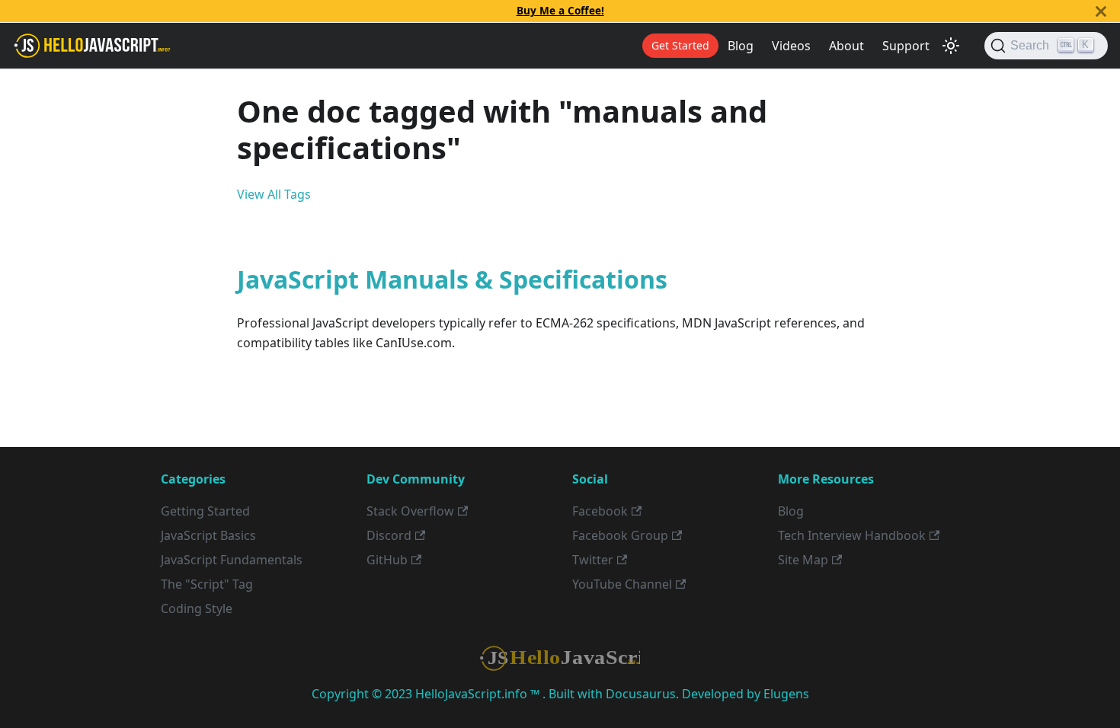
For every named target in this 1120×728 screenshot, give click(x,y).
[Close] (1101, 11)
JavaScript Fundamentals (231, 559)
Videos (791, 45)
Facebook (600, 511)
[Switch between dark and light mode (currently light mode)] (951, 46)
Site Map (803, 559)
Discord (388, 535)
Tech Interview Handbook (852, 535)
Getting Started (205, 511)
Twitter (592, 559)
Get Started (680, 45)
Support (906, 45)
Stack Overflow (410, 511)
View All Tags (274, 194)
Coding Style (196, 608)
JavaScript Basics (208, 535)
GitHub (387, 559)
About (846, 45)
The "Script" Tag (207, 584)
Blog (741, 45)
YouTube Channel (622, 584)
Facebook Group (620, 535)
